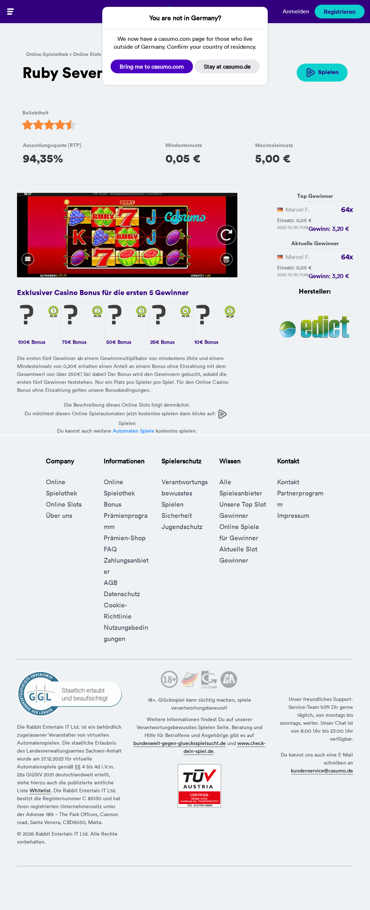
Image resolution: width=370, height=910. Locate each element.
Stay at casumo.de (227, 66)
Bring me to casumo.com (152, 66)
